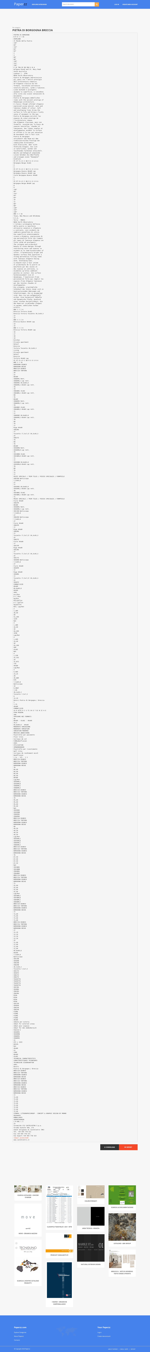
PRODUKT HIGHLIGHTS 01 (59, 1255)
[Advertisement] (75, 18)
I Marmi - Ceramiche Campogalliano (59, 1303)
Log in (99, 1332)
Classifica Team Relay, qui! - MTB (59, 1227)
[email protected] (21, 1138)
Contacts (17, 1340)
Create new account (104, 1336)
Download (110, 1147)
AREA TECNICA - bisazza (90, 1228)
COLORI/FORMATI (91, 1201)
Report (129, 1147)
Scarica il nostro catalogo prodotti (28, 1282)
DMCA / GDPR (124, 1349)
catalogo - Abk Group (122, 1243)
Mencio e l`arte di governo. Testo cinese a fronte (122, 1272)
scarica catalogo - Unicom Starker (28, 1196)
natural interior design (91, 1264)
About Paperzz (19, 1336)
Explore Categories (20, 1332)
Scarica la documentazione (122, 1207)
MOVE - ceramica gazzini (28, 1233)
